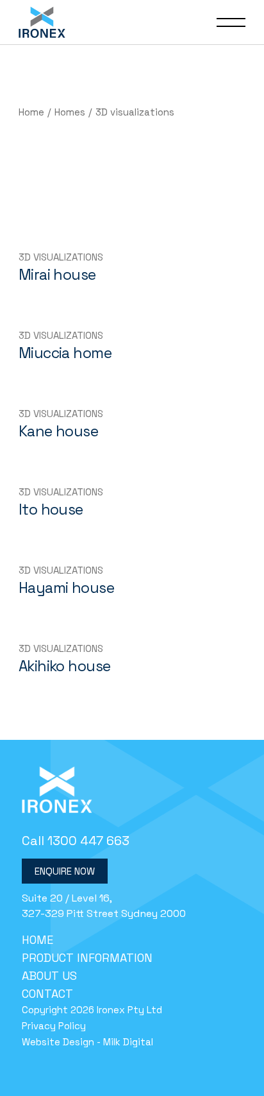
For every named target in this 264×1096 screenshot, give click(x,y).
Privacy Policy (54, 1026)
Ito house (51, 509)
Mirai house (57, 274)
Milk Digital (128, 1042)
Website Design (58, 1042)
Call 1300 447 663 (75, 840)
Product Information (87, 957)
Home (37, 939)
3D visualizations (61, 257)
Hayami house (66, 587)
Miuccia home (65, 353)
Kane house (58, 431)
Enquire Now (65, 871)
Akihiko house (65, 666)
